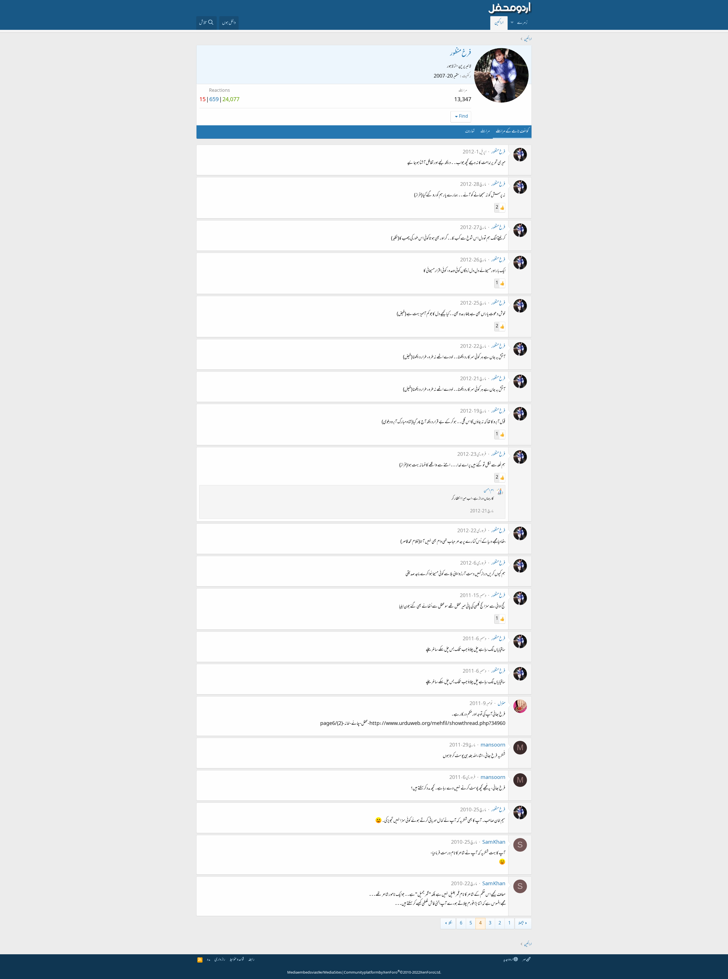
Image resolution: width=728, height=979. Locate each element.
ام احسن (489, 491)
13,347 (462, 100)
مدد (208, 960)
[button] (512, 23)
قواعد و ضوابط (237, 960)
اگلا (450, 923)
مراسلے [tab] (485, 131)
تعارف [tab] (470, 131)
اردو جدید (508, 960)
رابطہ (251, 960)
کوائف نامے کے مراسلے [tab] (512, 131)
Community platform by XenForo (392, 973)
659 (214, 100)
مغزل (501, 704)
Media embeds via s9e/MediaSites (314, 973)
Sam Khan (493, 842)
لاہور (450, 66)
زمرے (522, 23)
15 (202, 100)
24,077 (230, 100)
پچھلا (521, 923)
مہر (524, 960)
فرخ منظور (498, 152)
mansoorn (493, 745)
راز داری (219, 960)
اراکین (499, 23)
